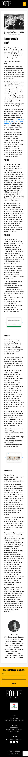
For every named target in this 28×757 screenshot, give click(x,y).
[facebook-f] (11, 742)
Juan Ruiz (9, 32)
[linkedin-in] (17, 742)
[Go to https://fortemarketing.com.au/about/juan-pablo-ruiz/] (14, 639)
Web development (14, 34)
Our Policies (18, 754)
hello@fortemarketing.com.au (14, 739)
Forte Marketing (12, 751)
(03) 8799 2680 (14, 728)
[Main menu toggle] (24, 4)
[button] (5, 322)
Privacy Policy (10, 754)
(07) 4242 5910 (14, 718)
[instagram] (14, 742)
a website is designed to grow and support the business (14, 121)
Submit (14, 683)
